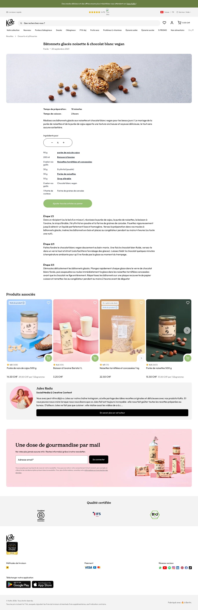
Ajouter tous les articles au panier (68, 203)
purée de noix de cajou (68, 152)
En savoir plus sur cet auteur (112, 412)
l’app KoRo (131, 3)
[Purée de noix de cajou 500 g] (29, 338)
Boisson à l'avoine (66, 157)
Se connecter (99, 459)
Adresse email (26, 459)
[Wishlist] (164, 22)
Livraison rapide (15, 12)
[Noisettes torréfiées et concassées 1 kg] (122, 338)
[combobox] (89, 23)
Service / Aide (184, 12)
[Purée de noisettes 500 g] (168, 338)
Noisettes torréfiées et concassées (74, 161)
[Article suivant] (187, 330)
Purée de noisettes (66, 174)
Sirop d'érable (64, 178)
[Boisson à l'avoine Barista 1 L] (75, 338)
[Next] (193, 30)
